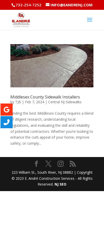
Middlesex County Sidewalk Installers (45, 97)
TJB (18, 101)
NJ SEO (60, 184)
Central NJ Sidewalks (65, 101)
